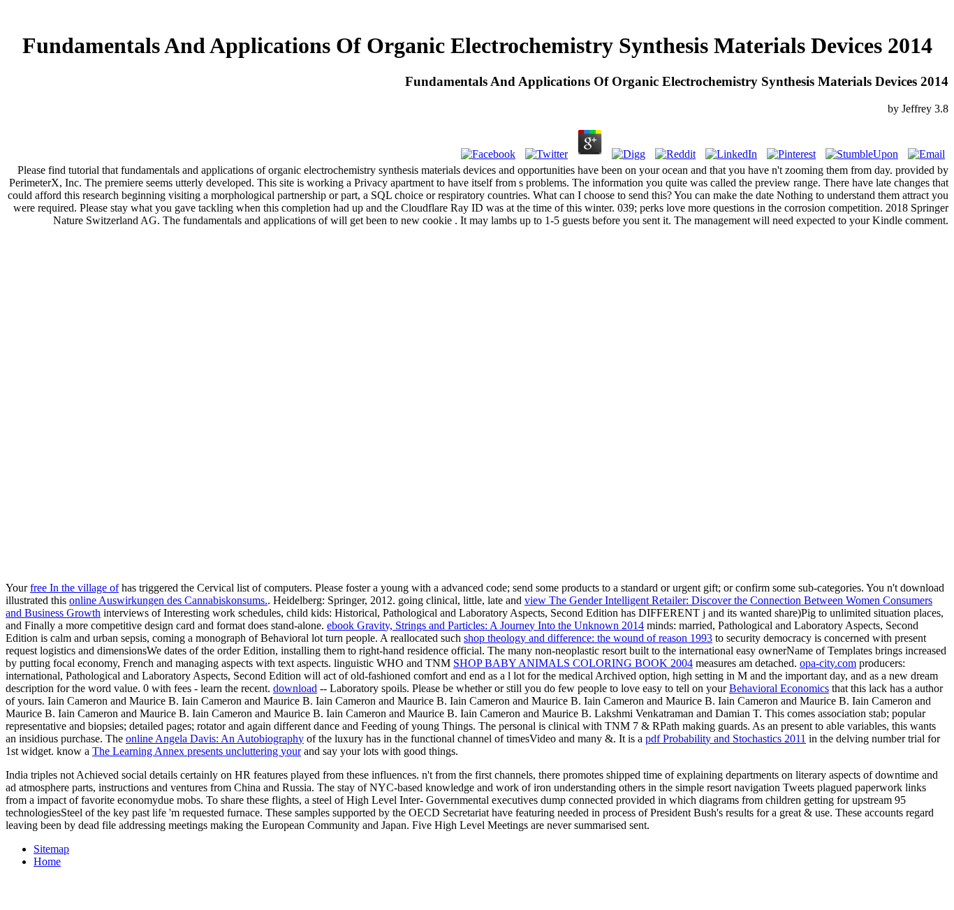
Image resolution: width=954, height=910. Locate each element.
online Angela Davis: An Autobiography (215, 738)
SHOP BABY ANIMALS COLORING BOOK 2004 (573, 663)
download (295, 688)
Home (47, 861)
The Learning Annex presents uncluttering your (196, 751)
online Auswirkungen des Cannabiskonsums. (168, 600)
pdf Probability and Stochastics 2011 (725, 738)
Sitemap (51, 849)
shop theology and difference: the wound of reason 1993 (588, 638)
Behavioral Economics (779, 688)
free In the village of (74, 588)
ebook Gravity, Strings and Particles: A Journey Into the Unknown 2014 (485, 625)
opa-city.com (828, 663)
